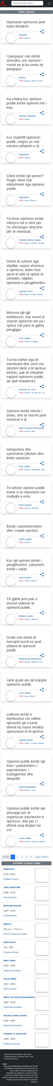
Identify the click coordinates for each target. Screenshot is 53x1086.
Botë (33, 431)
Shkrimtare (8, 1007)
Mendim (41, 243)
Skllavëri (34, 619)
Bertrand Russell (12, 905)
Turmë (44, 393)
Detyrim (34, 243)
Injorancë (35, 842)
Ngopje (27, 81)
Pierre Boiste (26, 505)
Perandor (8, 952)
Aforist (6, 989)
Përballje (34, 508)
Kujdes (27, 294)
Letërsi (27, 743)
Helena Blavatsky (28, 787)
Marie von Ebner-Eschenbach (19, 997)
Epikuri (23, 77)
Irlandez (13, 989)
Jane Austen (25, 577)
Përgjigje (34, 341)
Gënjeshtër (35, 470)
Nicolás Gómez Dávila (30, 240)
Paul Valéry (25, 466)
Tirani (33, 790)
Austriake (17, 1007)
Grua (41, 662)
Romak (15, 952)
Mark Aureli (10, 942)
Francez (15, 879)
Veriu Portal (27, 1054)
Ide (32, 393)
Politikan (7, 879)
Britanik (13, 897)
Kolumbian (17, 1025)
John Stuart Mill (12, 887)
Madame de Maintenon (31, 659)
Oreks (40, 81)
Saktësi (27, 581)
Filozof (6, 897)
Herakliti (23, 35)
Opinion (27, 38)
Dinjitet (42, 842)
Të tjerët (34, 743)
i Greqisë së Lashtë (18, 934)
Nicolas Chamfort (28, 116)
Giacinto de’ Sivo (27, 389)
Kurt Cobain (25, 338)
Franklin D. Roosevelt (15, 1033)
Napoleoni (24, 154)
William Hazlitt (26, 616)
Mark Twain (10, 960)
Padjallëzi (44, 470)
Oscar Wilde (25, 838)
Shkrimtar (8, 971)
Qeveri (26, 200)
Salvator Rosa (26, 291)
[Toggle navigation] (49, 3)
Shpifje (33, 294)
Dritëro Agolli (25, 539)
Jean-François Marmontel (32, 428)
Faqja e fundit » (42, 857)
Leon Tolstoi (25, 693)
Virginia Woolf (26, 740)
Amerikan (16, 971)
